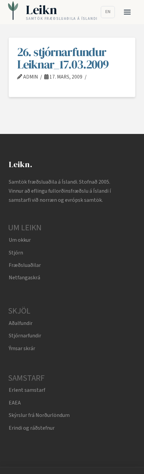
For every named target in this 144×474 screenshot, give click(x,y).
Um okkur (20, 240)
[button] (127, 12)
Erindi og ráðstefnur (32, 428)
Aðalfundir (20, 323)
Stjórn (16, 252)
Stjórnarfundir (25, 335)
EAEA (15, 403)
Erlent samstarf (27, 390)
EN (108, 11)
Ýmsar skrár (22, 348)
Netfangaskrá (24, 277)
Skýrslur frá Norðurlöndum (39, 415)
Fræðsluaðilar (25, 265)
